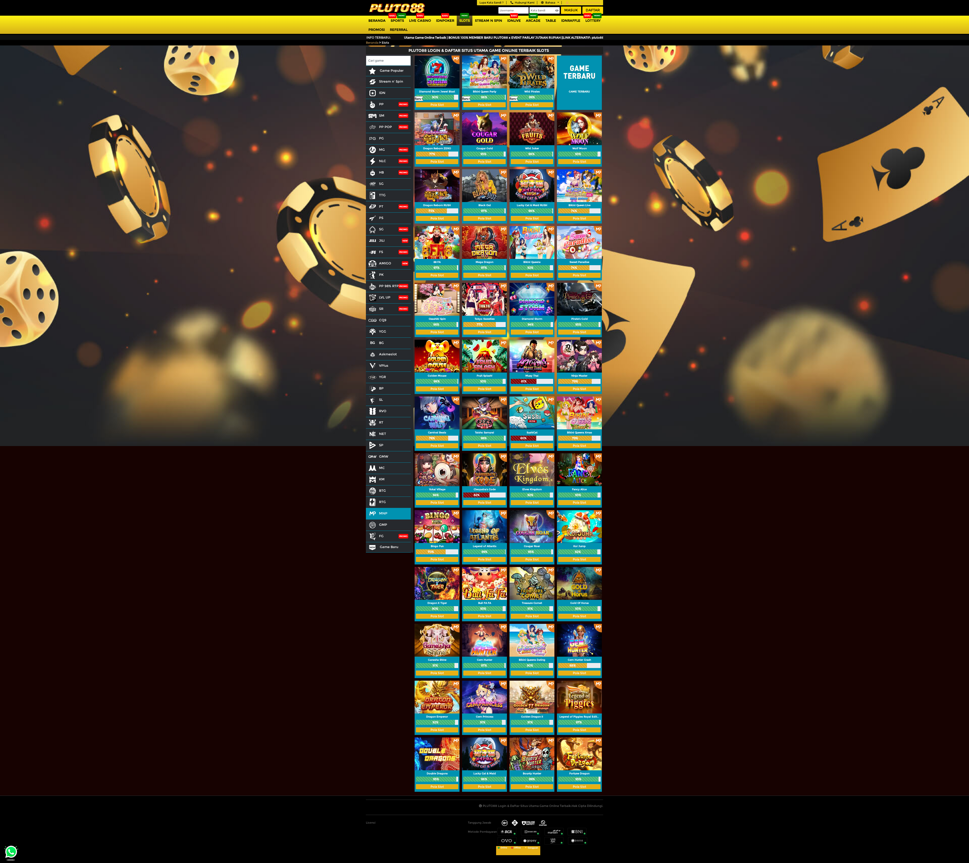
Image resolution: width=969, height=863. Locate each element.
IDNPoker (445, 20)
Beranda (377, 20)
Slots (464, 20)
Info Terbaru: (378, 37)
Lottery (593, 20)
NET (382, 434)
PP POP (385, 127)
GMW (383, 456)
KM (382, 479)
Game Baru (388, 547)
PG (381, 138)
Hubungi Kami (524, 2)
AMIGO (385, 263)
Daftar (593, 10)
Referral (399, 30)
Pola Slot (437, 105)
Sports (397, 20)
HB (381, 172)
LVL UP (384, 297)
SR (381, 309)
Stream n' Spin (391, 81)
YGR (382, 377)
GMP (383, 525)
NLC (382, 161)
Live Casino (420, 20)
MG (382, 149)
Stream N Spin (488, 20)
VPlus (383, 365)
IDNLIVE (514, 20)
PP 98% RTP (389, 286)
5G (381, 184)
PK (381, 275)
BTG (382, 490)
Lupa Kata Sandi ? (491, 2)
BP (381, 388)
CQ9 (382, 320)
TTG (382, 195)
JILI (382, 240)
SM (381, 115)
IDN (382, 93)
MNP (383, 513)
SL (381, 400)
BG (381, 343)
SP (381, 445)
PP (381, 104)
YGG (382, 331)
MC (382, 468)
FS (381, 252)
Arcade (533, 20)
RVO (382, 411)
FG (381, 536)
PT (381, 206)
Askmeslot (388, 354)
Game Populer (391, 70)
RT (381, 422)
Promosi (376, 30)
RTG (382, 502)
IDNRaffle (570, 20)
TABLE (551, 20)
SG (381, 229)
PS (381, 218)
